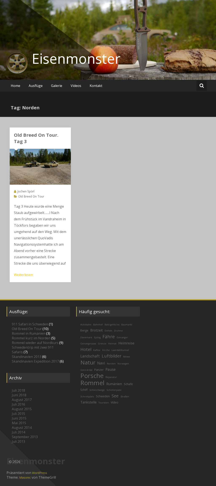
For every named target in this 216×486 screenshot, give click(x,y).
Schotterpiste (114, 390)
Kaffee (96, 350)
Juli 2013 (18, 441)
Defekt (108, 330)
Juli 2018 (18, 390)
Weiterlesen (23, 274)
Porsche (92, 375)
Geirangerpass (88, 343)
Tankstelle (88, 402)
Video (114, 402)
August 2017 (22, 399)
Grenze (102, 343)
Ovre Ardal (86, 369)
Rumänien (114, 384)
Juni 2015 (19, 418)
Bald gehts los (112, 324)
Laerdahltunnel (120, 350)
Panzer (99, 370)
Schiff (84, 390)
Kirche (106, 350)
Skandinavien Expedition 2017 (35, 361)
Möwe (126, 356)
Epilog (97, 337)
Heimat (112, 343)
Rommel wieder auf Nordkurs (35, 342)
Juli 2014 (18, 432)
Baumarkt (126, 324)
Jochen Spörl (25, 191)
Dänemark (86, 337)
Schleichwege (97, 390)
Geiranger (122, 337)
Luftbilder (111, 356)
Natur (87, 362)
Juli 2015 (18, 413)
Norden (111, 363)
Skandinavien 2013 (26, 356)
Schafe (128, 384)
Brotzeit (96, 330)
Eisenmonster (76, 58)
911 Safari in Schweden (30, 324)
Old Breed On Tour (31, 196)
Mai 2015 (19, 423)
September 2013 (25, 437)
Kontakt (96, 85)
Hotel (85, 349)
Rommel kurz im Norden (31, 338)
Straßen (124, 396)
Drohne (118, 330)
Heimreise (126, 343)
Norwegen (123, 363)
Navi (101, 363)
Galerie (56, 85)
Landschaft (90, 356)
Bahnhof (98, 324)
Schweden (103, 396)
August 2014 (22, 427)
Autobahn (85, 324)
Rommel (92, 383)
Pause (110, 369)
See (115, 396)
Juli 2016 (18, 404)
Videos (76, 85)
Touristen (104, 402)
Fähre (109, 336)
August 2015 (22, 409)
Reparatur (111, 377)
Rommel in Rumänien (28, 333)
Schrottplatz (87, 396)
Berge (84, 330)
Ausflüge (36, 85)
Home (15, 85)
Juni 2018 (19, 395)
